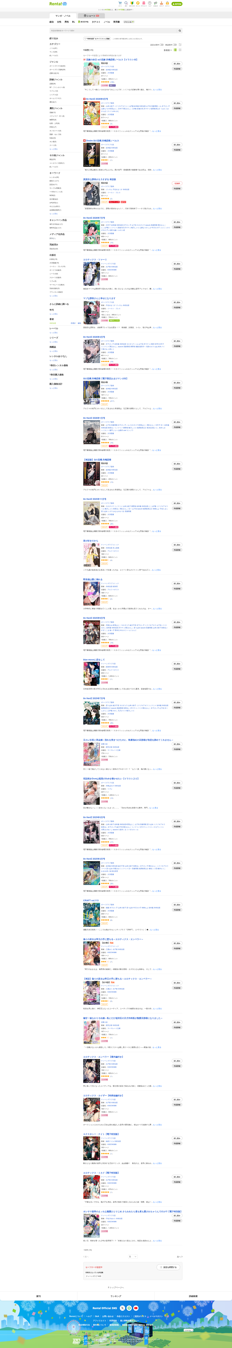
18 (112, 642)
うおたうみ (165, 108)
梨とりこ (155, 427)
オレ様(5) (53, 141)
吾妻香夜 (154, 106)
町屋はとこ (114, 108)
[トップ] (56, 3)
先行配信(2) (54, 199)
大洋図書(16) (54, 263)
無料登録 (178, 4)
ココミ (162, 227)
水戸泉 (108, 266)
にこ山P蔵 (130, 106)
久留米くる (122, 829)
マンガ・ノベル (62, 15)
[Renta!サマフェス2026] (64, 4)
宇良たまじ (164, 508)
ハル (159, 106)
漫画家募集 (114, 1324)
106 (112, 82)
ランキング (115, 1296)
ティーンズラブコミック (110, 544)
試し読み (177, 63)
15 (112, 242)
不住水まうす (117, 189)
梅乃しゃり (135, 227)
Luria (113, 111)
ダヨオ (103, 230)
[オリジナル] (83, 22)
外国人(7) (53, 127)
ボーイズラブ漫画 (107, 103)
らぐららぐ (132, 630)
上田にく (111, 349)
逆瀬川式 (140, 108)
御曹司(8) (53, 119)
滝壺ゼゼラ (150, 346)
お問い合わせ (108, 1316)
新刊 (38, 1296)
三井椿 (134, 108)
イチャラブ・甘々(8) (57, 116)
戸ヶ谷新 (109, 230)
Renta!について (76, 1316)
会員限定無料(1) (55, 210)
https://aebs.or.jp (87, 1343)
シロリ (167, 227)
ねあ (156, 346)
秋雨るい (111, 427)
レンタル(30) (54, 177)
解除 (79, 323)
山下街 (148, 106)
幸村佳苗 (114, 69)
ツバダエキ (131, 829)
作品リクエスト (123, 1316)
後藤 (137, 346)
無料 (177, 183)
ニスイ (108, 111)
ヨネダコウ (141, 225)
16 (112, 442)
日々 (162, 425)
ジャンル (128, 21)
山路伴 (120, 430)
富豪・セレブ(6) (55, 134)
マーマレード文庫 (114, 750)
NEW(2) (52, 195)
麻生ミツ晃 (153, 868)
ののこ (103, 627)
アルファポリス (113, 551)
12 (112, 798)
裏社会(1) (53, 102)
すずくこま (105, 630)
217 (112, 401)
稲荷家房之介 (155, 108)
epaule (148, 225)
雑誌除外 (168, 45)
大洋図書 (111, 72)
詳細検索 (193, 1296)
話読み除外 (154, 45)
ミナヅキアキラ (120, 106)
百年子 (120, 108)
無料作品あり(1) (55, 227)
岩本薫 (108, 69)
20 (112, 524)
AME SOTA (155, 344)
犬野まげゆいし (106, 829)
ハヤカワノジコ (158, 827)
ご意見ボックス (139, 1316)
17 (112, 842)
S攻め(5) (53, 138)
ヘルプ (89, 1316)
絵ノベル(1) (54, 55)
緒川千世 (133, 625)
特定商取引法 (84, 1324)
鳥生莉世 (115, 871)
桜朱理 (115, 586)
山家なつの (105, 108)
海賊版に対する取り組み (132, 1324)
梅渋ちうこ (161, 868)
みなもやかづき (118, 511)
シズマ (110, 511)
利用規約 (113, 1320)
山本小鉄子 (110, 106)
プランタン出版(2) (56, 292)
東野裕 (132, 346)
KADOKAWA (112, 270)
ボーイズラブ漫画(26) (57, 69)
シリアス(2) (54, 94)
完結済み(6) (54, 248)
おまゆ (103, 871)
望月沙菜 (109, 747)
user (124, 430)
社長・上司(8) (55, 123)
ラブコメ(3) (54, 91)
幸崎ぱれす (110, 785)
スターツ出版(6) (55, 277)
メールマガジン (156, 1316)
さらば (103, 111)
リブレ (110, 789)
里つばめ (104, 511)
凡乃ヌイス (122, 710)
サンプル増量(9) (55, 188)
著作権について (99, 1324)
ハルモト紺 (121, 230)
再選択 (73, 323)
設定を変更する (170, 1267)
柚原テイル (110, 1141)
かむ (117, 111)
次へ (179, 1256)
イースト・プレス (114, 192)
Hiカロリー (124, 630)
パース (164, 625)
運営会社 (149, 1324)
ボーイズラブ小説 (107, 66)
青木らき (162, 427)
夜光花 (149, 427)
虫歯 (114, 230)
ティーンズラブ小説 (108, 263)
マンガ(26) (53, 52)
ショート (93, 15)
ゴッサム (109, 189)
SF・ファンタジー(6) (57, 87)
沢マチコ (147, 108)
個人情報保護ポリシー (129, 1320)
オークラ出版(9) (55, 270)
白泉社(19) (53, 259)
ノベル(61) (53, 48)
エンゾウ (130, 430)
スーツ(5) (53, 145)
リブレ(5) (53, 281)
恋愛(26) (53, 83)
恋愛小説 (104, 744)
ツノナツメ (113, 227)
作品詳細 (177, 68)
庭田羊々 (142, 346)
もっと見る (54, 149)
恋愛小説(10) (54, 73)
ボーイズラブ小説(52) (57, 66)
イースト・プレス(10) (57, 266)
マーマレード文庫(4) (57, 284)
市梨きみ (109, 625)
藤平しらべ (114, 430)
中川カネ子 (156, 227)
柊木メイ (161, 346)
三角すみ (104, 349)
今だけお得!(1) (55, 206)
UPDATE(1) (54, 202)
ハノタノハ (105, 430)
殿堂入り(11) (54, 181)
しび (149, 227)
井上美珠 (116, 548)
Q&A (97, 1316)
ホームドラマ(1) (55, 98)
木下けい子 (166, 106)
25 (112, 723)
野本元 (117, 630)
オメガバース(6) (55, 130)
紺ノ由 (108, 871)
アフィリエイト (99, 1320)
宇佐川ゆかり (111, 1218)
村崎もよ (156, 508)
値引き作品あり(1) (56, 224)
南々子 (112, 630)
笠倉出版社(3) (55, 288)
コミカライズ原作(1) (57, 163)
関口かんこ (127, 108)
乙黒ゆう (109, 949)
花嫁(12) (53, 112)
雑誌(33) (53, 159)
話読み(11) (53, 184)
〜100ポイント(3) (56, 191)
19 (112, 361)
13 (112, 482)
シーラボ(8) (54, 273)
